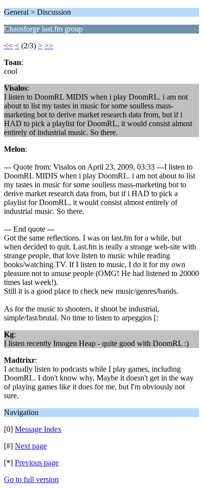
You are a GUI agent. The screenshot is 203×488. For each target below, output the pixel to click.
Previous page (37, 462)
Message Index (38, 429)
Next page (31, 446)
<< (8, 45)
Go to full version (31, 479)
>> (48, 45)
